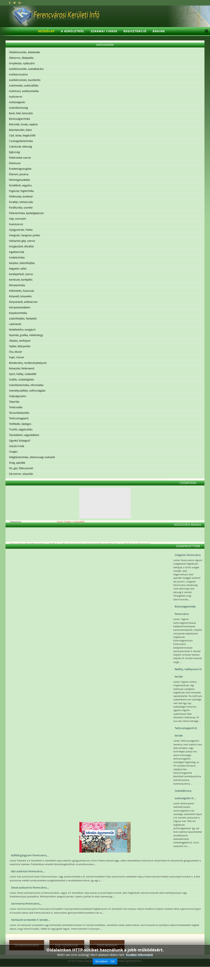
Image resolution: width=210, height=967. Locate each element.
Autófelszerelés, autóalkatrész (26, 68)
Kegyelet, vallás (18, 268)
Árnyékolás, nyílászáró (22, 63)
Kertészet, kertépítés (21, 279)
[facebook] (9, 2)
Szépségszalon (17, 396)
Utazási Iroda (16, 446)
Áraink (159, 31)
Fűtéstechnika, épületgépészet (26, 213)
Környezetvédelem (19, 307)
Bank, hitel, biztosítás (21, 113)
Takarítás (14, 401)
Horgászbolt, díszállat (21, 246)
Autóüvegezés (17, 102)
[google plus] (20, 2)
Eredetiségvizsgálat (20, 168)
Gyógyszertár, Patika (21, 229)
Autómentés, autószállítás (24, 85)
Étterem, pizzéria (19, 174)
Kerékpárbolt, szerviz (21, 274)
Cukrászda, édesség (20, 146)
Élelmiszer (15, 163)
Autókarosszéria (18, 74)
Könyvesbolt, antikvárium (23, 301)
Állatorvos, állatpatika (21, 57)
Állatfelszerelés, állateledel (24, 52)
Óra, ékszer (15, 351)
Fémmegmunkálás (19, 179)
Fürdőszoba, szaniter (21, 207)
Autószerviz (15, 96)
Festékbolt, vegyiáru (20, 185)
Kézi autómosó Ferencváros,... (28, 871)
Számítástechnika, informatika (26, 385)
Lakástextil (15, 324)
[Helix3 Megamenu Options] (205, 31)
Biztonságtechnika (19, 118)
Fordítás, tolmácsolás (21, 202)
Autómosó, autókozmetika (24, 91)
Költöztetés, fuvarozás (21, 290)
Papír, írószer (16, 357)
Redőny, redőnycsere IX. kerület (188, 672)
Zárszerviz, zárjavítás (21, 473)
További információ (139, 955)
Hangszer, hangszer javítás (24, 235)
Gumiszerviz (16, 224)
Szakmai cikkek (104, 31)
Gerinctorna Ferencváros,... (26, 903)
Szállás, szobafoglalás (21, 379)
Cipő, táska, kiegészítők (22, 135)
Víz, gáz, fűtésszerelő (21, 468)
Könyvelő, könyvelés (20, 296)
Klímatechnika (17, 285)
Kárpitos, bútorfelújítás (22, 263)
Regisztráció (134, 31)
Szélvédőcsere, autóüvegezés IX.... (185, 794)
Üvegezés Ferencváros (188, 555)
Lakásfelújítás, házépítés (23, 318)
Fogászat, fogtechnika (21, 190)
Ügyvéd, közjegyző (19, 440)
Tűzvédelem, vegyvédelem (24, 435)
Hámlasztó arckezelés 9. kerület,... (30, 919)
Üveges (13, 451)
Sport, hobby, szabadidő (22, 374)
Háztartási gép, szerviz (22, 240)
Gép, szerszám (17, 218)
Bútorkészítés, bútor (20, 129)
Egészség (14, 152)
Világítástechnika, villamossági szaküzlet (32, 457)
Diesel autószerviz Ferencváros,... (30, 887)
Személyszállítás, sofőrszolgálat (27, 390)
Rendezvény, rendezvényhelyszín (28, 362)
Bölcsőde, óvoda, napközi (23, 124)
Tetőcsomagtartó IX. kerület (186, 731)
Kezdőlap (46, 31)
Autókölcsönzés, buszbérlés (25, 80)
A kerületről (72, 31)
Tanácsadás (16, 407)
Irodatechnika (17, 257)
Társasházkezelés (19, 412)
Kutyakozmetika (18, 313)
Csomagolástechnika (21, 141)
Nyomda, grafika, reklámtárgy (26, 335)
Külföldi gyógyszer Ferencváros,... (30, 855)
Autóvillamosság (18, 107)
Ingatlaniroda (16, 252)
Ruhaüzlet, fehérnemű (21, 368)
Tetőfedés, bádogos (20, 423)
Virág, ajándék (17, 462)
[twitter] (14, 2)
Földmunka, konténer (21, 196)
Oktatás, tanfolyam (20, 340)
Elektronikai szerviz (20, 157)
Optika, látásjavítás (20, 346)
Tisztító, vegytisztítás (21, 429)
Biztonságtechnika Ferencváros (185, 610)
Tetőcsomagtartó (19, 418)
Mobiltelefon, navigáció (22, 329)
